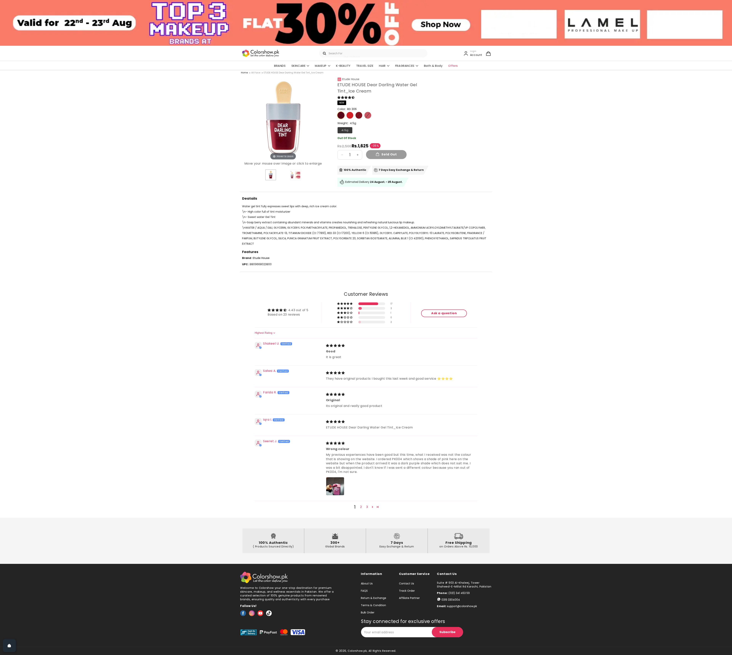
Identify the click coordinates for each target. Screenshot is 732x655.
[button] (488, 53)
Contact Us (406, 583)
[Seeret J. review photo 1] (335, 486)
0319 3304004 (450, 600)
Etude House (350, 79)
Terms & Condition (373, 605)
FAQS (364, 591)
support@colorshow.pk (462, 606)
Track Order (407, 591)
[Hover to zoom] (283, 118)
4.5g (346, 130)
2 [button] (361, 507)
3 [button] (367, 507)
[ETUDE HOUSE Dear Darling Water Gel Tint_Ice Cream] (270, 175)
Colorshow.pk (357, 651)
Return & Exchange (373, 598)
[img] (335, 345)
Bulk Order (367, 612)
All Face (255, 72)
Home (244, 72)
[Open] (9, 645)
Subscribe (447, 632)
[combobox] (373, 53)
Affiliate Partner (409, 598)
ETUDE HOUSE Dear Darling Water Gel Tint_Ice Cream (293, 72)
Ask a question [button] (444, 313)
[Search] (324, 53)
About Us (367, 583)
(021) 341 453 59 (459, 593)
